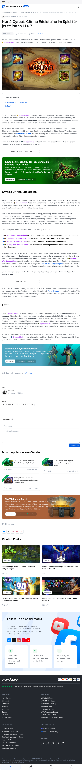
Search (78, 7)
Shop (71, 768)
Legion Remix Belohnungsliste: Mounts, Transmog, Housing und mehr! (64, 463)
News (10, 768)
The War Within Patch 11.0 (10, 405)
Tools (51, 768)
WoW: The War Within (27, 405)
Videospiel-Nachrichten (9, 12)
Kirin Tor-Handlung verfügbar (51, 264)
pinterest (24, 640)
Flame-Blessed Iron (23, 134)
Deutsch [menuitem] (7, 2)
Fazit (9, 106)
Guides (31, 768)
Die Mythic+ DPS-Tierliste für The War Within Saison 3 (59, 599)
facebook (9, 640)
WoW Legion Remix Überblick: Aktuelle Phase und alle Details (24, 462)
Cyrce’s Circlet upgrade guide (21, 151)
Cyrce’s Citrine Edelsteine (17, 103)
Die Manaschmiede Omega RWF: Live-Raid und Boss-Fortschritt (60, 568)
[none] (7, 2)
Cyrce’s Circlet (9, 42)
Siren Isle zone (20, 281)
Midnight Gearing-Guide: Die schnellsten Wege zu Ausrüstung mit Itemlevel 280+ (26, 480)
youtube (28, 640)
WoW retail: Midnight (27, 12)
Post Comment (74, 445)
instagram (19, 640)
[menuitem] (6, 2)
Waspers (10, 16)
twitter (14, 640)
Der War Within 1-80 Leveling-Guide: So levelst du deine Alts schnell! (20, 599)
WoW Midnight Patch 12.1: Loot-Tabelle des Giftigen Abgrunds (18, 568)
